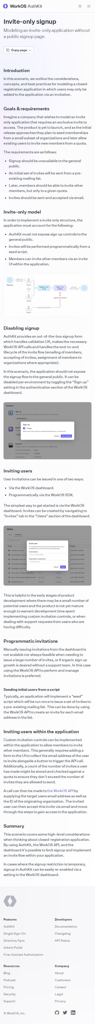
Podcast (9, 980)
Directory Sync (14, 940)
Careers (60, 987)
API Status (62, 940)
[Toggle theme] (80, 6)
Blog (7, 973)
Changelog (63, 933)
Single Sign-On (15, 933)
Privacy (60, 1001)
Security (10, 994)
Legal (59, 994)
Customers (62, 980)
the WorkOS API (60, 791)
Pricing (9, 987)
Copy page (19, 50)
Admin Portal (13, 947)
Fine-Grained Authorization (23, 954)
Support (9, 1001)
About (59, 973)
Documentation (66, 926)
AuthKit (9, 926)
